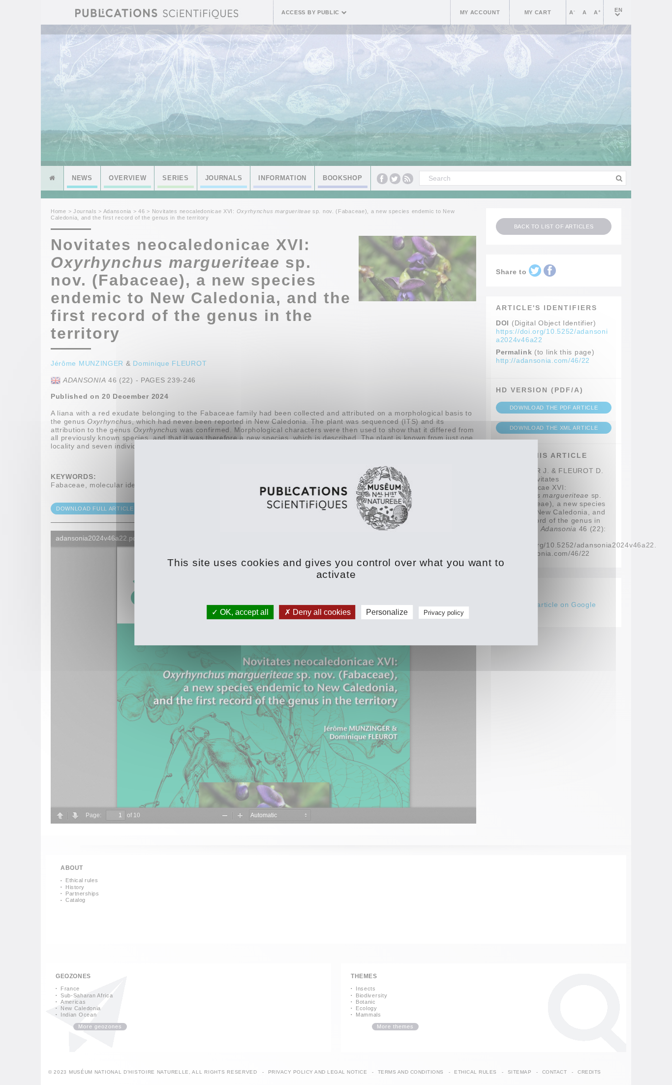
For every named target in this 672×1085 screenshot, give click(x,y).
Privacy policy (444, 612)
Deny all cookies (321, 612)
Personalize (387, 612)
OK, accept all (243, 612)
